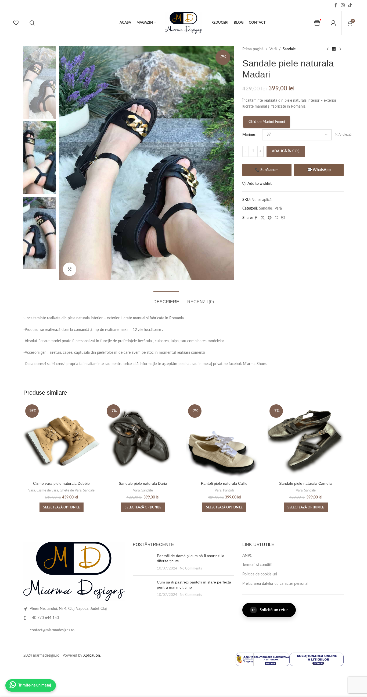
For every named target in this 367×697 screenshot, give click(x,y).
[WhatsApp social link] (276, 218)
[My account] (333, 22)
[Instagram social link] (342, 5)
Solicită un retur (269, 610)
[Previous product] (327, 49)
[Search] (32, 22)
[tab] (166, 299)
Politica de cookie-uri (259, 574)
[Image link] (74, 571)
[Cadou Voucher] (317, 22)
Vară (273, 49)
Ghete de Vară (70, 490)
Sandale (289, 49)
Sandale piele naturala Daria (143, 483)
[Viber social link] (283, 218)
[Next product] (340, 49)
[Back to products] (334, 49)
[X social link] (262, 218)
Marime (248, 135)
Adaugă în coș (285, 151)
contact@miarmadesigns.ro (52, 630)
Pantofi (228, 490)
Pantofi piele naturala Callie (224, 483)
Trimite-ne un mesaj (34, 685)
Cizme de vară (47, 490)
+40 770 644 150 (44, 618)
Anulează (345, 134)
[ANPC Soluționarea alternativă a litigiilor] (263, 659)
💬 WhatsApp (319, 170)
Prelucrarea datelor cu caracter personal (275, 584)
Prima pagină (253, 49)
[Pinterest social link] (269, 218)
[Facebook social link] (336, 5)
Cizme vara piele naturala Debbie (61, 483)
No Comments (191, 568)
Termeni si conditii (257, 565)
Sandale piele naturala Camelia (305, 483)
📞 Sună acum (267, 170)
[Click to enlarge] (69, 269)
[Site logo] (183, 23)
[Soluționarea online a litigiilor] (317, 659)
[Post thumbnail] (143, 562)
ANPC (247, 556)
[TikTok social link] (350, 5)
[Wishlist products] (15, 22)
